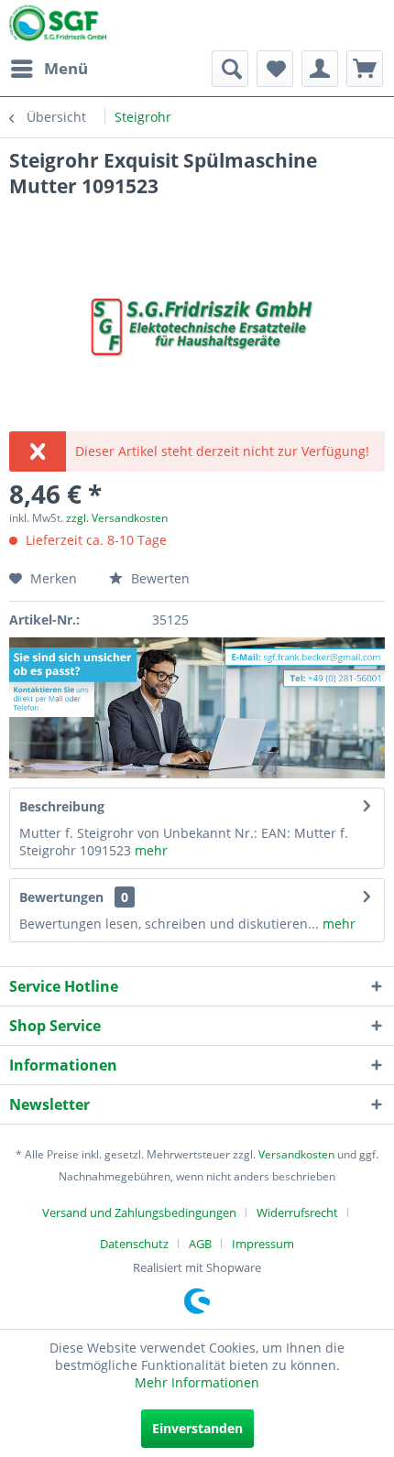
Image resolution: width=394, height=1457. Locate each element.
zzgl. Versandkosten (117, 518)
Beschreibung (61, 806)
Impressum (263, 1243)
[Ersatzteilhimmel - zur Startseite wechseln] (57, 27)
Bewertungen (61, 897)
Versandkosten (296, 1154)
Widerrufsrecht (297, 1212)
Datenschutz (134, 1243)
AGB (200, 1243)
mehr (149, 850)
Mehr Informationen (197, 1382)
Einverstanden (197, 1428)
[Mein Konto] (319, 68)
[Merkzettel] (275, 68)
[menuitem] (48, 68)
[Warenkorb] (364, 68)
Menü (66, 68)
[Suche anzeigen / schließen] (230, 68)
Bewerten (158, 578)
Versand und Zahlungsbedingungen (139, 1212)
